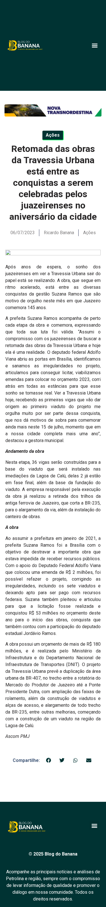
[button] (94, 45)
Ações (89, 232)
